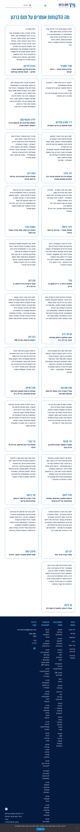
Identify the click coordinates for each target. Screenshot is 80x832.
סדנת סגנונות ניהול (46, 798)
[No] (77, 828)
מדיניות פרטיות (72, 650)
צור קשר (72, 645)
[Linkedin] (34, 648)
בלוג (73, 641)
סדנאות (72, 637)
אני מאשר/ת (40, 829)
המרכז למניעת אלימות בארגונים (59, 642)
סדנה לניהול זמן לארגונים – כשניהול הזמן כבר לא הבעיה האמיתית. (45, 769)
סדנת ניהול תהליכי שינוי (46, 737)
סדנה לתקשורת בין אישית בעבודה (45, 684)
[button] (45, 5)
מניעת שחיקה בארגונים (59, 632)
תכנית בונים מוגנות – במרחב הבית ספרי (59, 723)
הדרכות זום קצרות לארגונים (59, 695)
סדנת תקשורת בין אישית (45, 643)
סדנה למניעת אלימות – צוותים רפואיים (45, 787)
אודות (73, 634)
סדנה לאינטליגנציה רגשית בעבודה (45, 672)
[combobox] (18, 5)
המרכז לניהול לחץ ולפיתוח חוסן (59, 655)
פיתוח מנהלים (59, 687)
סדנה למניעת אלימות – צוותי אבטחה (45, 810)
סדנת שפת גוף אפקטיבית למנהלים (45, 822)
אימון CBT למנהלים (58, 674)
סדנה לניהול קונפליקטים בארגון (45, 725)
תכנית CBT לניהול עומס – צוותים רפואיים (59, 740)
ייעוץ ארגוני (60, 680)
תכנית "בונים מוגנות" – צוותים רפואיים (58, 708)
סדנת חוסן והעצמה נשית (46, 633)
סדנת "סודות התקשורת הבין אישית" (45, 697)
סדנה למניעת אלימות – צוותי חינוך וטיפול (45, 711)
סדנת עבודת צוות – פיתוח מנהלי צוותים (46, 751)
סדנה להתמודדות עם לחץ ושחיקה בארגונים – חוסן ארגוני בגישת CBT (45, 657)
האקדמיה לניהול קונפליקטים (58, 666)
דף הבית (72, 630)
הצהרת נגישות (72, 657)
